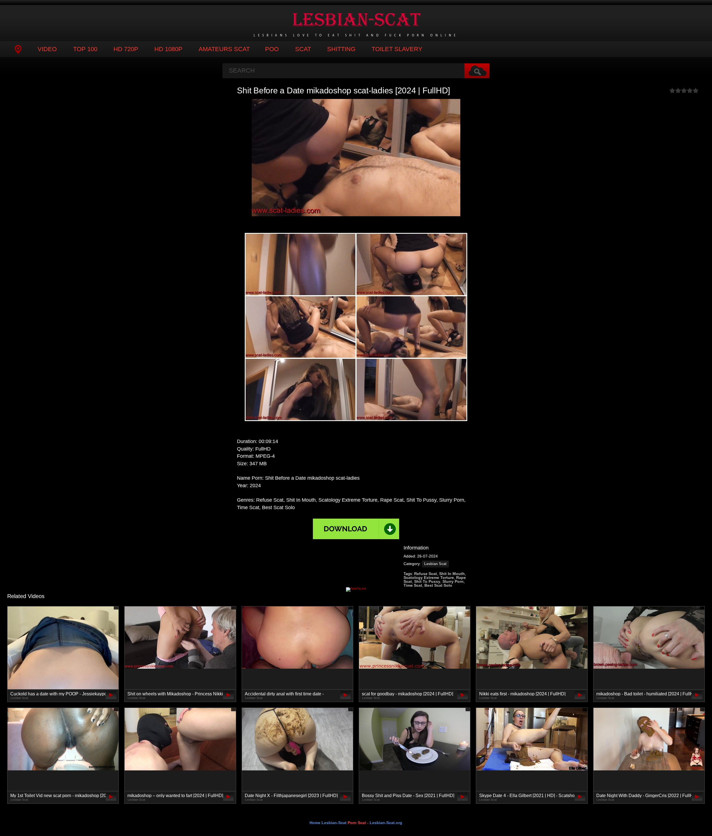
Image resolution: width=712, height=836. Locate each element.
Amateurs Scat (224, 49)
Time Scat (413, 585)
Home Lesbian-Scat (328, 822)
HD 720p (125, 49)
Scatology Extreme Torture (429, 577)
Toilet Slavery (397, 49)
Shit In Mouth (452, 573)
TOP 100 (85, 49)
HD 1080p (168, 49)
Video (47, 49)
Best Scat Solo (438, 585)
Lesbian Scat (435, 564)
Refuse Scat (425, 573)
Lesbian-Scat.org (386, 822)
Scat (303, 49)
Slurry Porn (453, 581)
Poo (272, 49)
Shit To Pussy (427, 581)
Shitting (341, 49)
